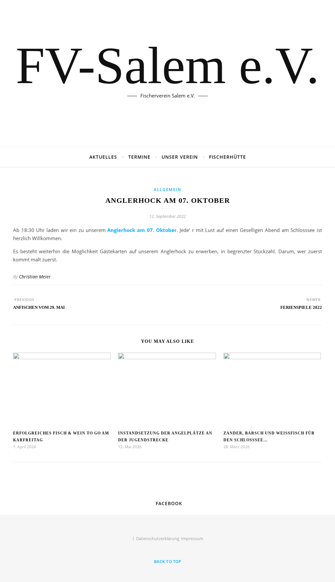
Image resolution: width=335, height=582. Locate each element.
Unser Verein (180, 157)
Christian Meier (35, 276)
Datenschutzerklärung (157, 538)
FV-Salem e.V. (167, 65)
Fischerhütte (227, 157)
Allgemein (167, 189)
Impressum (192, 538)
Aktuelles (103, 157)
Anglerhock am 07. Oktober (141, 230)
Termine (139, 157)
